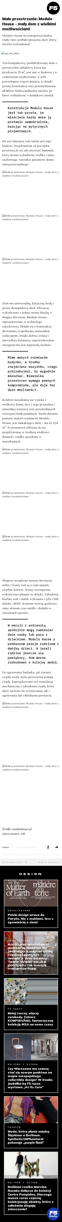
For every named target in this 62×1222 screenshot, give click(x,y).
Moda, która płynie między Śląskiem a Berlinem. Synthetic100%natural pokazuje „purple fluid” (28, 1137)
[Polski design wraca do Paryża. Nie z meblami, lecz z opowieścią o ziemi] (31, 893)
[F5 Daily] (53, 1213)
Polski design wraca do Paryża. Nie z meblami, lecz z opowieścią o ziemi (30, 918)
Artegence (54, 862)
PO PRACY (15, 1009)
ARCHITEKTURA (19, 910)
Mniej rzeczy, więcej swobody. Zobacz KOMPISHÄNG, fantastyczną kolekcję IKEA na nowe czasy (30, 1018)
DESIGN (5, 847)
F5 (26, 862)
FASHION (14, 1127)
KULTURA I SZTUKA (23, 1064)
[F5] (53, 8)
